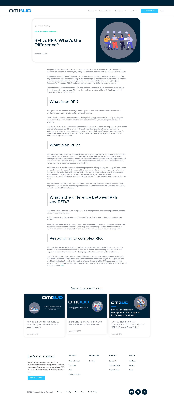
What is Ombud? (74, 361)
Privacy (59, 392)
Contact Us (112, 361)
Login (162, 11)
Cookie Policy (92, 392)
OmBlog (91, 361)
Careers (131, 365)
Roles (70, 370)
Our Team (132, 361)
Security (68, 392)
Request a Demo (150, 11)
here (62, 265)
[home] (20, 11)
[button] (91, 11)
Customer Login (114, 365)
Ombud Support (114, 370)
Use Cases (72, 365)
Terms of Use (79, 392)
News (131, 370)
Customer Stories (105, 11)
